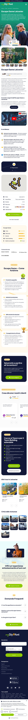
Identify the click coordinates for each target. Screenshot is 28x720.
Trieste (16, 696)
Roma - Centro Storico (6, 693)
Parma (15, 697)
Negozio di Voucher (5, 665)
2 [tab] (14, 170)
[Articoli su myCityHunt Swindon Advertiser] (5, 256)
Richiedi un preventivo (14, 470)
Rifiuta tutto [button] (20, 714)
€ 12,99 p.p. (15, 214)
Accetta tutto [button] (7, 714)
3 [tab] (15, 170)
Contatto (3, 671)
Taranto (20, 696)
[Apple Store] (14, 678)
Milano (13, 693)
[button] (14, 717)
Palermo (3, 695)
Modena (22, 697)
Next (16, 422)
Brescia (11, 697)
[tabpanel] (14, 165)
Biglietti (3, 664)
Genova (7, 695)
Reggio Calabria (4, 697)
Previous (11, 422)
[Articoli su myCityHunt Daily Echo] (5, 251)
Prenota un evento (14, 465)
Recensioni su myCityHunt (7, 669)
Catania (24, 695)
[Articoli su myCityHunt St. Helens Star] (23, 252)
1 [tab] (12, 170)
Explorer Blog (4, 667)
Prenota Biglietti (15, 377)
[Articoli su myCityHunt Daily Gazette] (14, 252)
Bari (20, 695)
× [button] (26, 700)
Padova (12, 696)
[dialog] (14, 709)
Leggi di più (8, 706)
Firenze (16, 695)
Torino (21, 693)
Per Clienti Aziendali (14, 219)
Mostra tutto (14, 107)
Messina (7, 696)
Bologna (12, 695)
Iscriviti (14, 655)
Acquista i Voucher (14, 585)
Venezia (3, 696)
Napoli (17, 693)
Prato (18, 697)
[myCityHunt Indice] (8, 4)
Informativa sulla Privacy (14, 652)
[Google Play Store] (14, 682)
